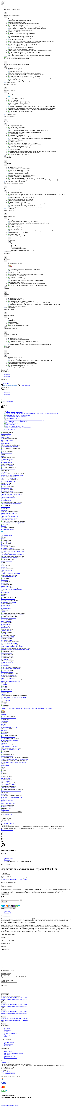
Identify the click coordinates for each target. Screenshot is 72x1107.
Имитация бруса (6, 778)
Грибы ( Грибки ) (6, 542)
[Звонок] (16, 1105)
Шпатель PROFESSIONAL (9, 481)
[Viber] (14, 906)
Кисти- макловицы (6, 453)
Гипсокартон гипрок (7, 656)
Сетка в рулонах (5, 781)
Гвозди (3, 538)
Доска (2, 772)
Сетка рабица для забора (8, 784)
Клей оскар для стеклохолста (9, 516)
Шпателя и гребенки (7, 491)
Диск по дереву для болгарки (9, 446)
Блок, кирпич (8, 1051)
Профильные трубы (7, 806)
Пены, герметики (6, 621)
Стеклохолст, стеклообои (8, 618)
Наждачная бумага (6, 462)
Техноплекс (4, 743)
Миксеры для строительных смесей (11, 494)
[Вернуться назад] (5, 13)
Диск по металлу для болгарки (10, 450)
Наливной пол (5, 592)
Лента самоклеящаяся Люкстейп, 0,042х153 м (14, 1020)
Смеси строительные (10, 1058)
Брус (2, 768)
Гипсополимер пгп (6, 691)
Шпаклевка (4, 580)
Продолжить (4, 994)
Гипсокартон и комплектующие (13, 1053)
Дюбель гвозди (5, 545)
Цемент (3, 595)
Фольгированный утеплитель (9, 746)
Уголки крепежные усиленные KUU (12, 557)
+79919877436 (5, 1062)
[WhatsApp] (16, 906)
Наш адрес (7, 376)
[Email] (10, 1105)
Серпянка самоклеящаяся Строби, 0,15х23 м (14, 999)
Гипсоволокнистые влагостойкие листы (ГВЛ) (15, 649)
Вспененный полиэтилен (8, 718)
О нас (6, 1031)
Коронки (3, 456)
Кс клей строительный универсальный (12, 522)
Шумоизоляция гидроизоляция (10, 749)
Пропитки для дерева (7, 529)
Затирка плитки (5, 605)
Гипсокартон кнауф (6, 659)
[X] (12, 906)
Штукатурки (4, 567)
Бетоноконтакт (5, 507)
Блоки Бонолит (5, 700)
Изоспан (3, 724)
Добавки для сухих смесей (9, 513)
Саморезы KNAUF (6, 535)
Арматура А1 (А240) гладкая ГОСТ (11, 797)
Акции (6, 1036)
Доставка (7, 374)
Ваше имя (4, 981)
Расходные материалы (10, 1056)
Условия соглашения (10, 1033)
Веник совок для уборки (8, 440)
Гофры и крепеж (6, 627)
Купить (3, 1003)
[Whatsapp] (4, 1105)
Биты (2, 564)
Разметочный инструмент (8, 497)
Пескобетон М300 (6, 586)
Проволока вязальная (7, 800)
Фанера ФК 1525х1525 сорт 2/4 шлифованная (14, 759)
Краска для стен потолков (8, 519)
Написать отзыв (5, 973)
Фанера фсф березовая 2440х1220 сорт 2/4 (13, 762)
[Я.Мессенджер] (2, 906)
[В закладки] (5, 902)
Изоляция (7, 1054)
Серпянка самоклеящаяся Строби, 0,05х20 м (14, 1013)
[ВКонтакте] (4, 906)
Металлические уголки (8, 803)
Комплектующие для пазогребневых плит (13, 697)
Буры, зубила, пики (6, 561)
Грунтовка (4, 510)
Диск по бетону (5, 443)
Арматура (4, 794)
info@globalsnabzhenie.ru (10, 385)
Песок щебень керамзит (8, 599)
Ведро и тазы (5, 437)
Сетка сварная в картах (8, 787)
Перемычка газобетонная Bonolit (10, 681)
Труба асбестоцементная (23, 708)
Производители (9, 1035)
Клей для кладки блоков (8, 678)
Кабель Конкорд (5, 634)
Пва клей (3, 526)
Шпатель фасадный (6, 488)
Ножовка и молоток (7, 465)
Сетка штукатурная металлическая (11, 791)
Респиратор (4, 472)
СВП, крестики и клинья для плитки (12, 475)
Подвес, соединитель (7, 672)
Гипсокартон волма (6, 653)
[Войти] (36, 834)
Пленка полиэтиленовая (8, 737)
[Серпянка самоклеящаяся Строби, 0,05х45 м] (15, 879)
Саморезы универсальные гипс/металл (12, 554)
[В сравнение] (2, 902)
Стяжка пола (4, 583)
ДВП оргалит (5, 765)
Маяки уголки (5, 665)
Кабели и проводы (6, 630)
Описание (7, 911)
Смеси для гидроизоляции (9, 576)
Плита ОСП (4, 753)
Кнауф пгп (4, 684)
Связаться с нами (25, 385)
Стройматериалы (9, 858)
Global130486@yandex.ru (8, 1073)
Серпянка (3, 611)
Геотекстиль (4, 721)
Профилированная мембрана (9, 740)
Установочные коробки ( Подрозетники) (13, 646)
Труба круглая (5, 810)
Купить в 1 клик (11, 908)
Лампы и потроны (6, 640)
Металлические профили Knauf (10, 668)
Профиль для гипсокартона (9, 675)
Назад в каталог (5, 864)
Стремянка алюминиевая (8, 478)
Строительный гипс (7, 570)
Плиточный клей (6, 608)
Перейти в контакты (7, 830)
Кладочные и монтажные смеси (10, 573)
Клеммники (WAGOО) (7, 637)
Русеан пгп (4, 694)
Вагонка (3, 775)
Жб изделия (4, 707)
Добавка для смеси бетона (8, 602)
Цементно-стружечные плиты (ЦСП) (42, 708)
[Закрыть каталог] (2, 3)
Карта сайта (7, 1045)
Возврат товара (8, 1044)
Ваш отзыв (4, 985)
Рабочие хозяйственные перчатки (11, 503)
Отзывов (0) (7, 913)
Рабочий (3, 703)
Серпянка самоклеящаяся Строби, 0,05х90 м (14, 1006)
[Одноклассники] (7, 906)
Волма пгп (4, 687)
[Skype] (19, 906)
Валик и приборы (6, 434)
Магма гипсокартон (7, 662)
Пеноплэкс (4, 733)
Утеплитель (4, 714)
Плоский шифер (10, 708)
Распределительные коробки (9, 643)
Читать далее (5, 894)
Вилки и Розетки (6, 624)
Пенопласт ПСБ (5, 730)
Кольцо (3, 708)
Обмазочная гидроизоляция (9, 727)
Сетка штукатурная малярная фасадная (12, 614)
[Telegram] (9, 906)
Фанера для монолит (7, 756)
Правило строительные (8, 469)
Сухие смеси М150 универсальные (11, 589)
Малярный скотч (6, 500)
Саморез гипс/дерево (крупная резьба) (12, 551)
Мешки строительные (7, 459)
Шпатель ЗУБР (5, 484)
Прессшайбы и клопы (7, 548)
